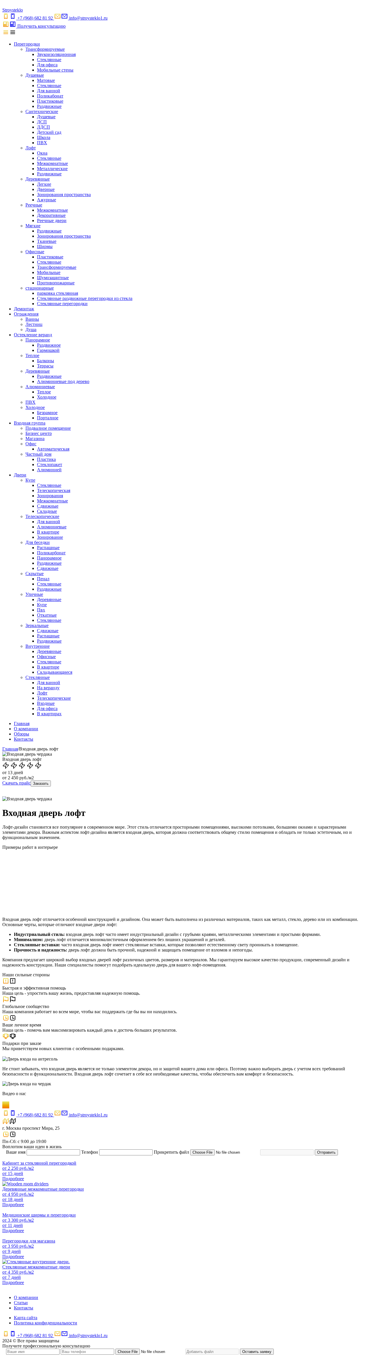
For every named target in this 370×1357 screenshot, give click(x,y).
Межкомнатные (52, 163)
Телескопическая (53, 490)
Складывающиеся (54, 672)
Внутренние (37, 646)
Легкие (44, 184)
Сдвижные (47, 506)
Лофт (30, 147)
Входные (46, 703)
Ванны (32, 319)
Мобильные (48, 272)
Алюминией (49, 469)
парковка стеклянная (57, 293)
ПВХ (42, 142)
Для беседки (37, 542)
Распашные (48, 547)
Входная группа (29, 423)
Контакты (23, 739)
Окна (42, 153)
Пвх (41, 609)
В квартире (48, 532)
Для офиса (47, 64)
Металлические (52, 168)
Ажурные (46, 199)
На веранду (48, 687)
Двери (20, 474)
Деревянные (37, 179)
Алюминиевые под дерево (63, 381)
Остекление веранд (33, 334)
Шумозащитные (53, 277)
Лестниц (33, 324)
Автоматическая (53, 448)
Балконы (45, 360)
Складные (47, 511)
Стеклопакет (49, 464)
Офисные (34, 251)
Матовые (46, 80)
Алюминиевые (40, 386)
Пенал (43, 578)
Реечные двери (51, 220)
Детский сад (49, 132)
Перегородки (27, 44)
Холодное (46, 397)
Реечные (33, 204)
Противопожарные (56, 282)
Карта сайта (25, 1317)
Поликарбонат (51, 552)
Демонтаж (24, 308)
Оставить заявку (256, 1352)
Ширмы (45, 246)
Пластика (46, 459)
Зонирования (50, 495)
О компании (26, 728)
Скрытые (34, 573)
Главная (21, 723)
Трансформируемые (45, 49)
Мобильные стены (55, 69)
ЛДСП (43, 127)
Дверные (46, 189)
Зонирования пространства (64, 194)
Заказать (41, 783)
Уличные (34, 594)
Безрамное (47, 412)
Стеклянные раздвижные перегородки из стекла (84, 298)
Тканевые (46, 241)
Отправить (326, 1152)
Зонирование (50, 537)
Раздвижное (49, 345)
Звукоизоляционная (56, 54)
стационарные (39, 288)
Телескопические (42, 516)
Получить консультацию (41, 26)
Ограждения (26, 313)
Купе (30, 480)
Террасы (45, 365)
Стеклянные (49, 59)
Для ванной (48, 90)
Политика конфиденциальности (45, 1322)
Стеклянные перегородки (62, 303)
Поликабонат (50, 95)
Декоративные (51, 215)
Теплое (32, 355)
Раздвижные (49, 106)
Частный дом (38, 454)
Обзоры (21, 733)
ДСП (42, 121)
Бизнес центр (38, 433)
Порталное (47, 417)
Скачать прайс (16, 782)
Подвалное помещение (48, 428)
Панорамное (37, 339)
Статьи (21, 1302)
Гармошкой (48, 350)
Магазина (35, 438)
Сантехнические (41, 111)
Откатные (47, 615)
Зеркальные (37, 625)
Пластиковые (50, 101)
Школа (43, 137)
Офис (30, 443)
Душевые (34, 75)
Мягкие (32, 225)
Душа (30, 329)
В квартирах (49, 713)
